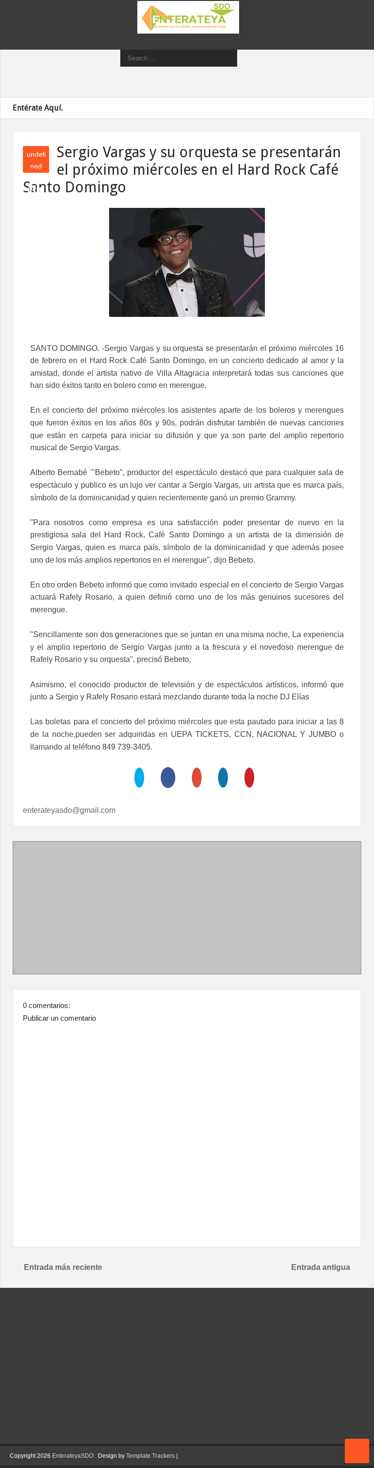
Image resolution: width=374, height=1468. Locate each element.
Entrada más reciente (63, 1267)
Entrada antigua (320, 1267)
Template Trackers (150, 1455)
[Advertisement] (187, 910)
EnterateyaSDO (73, 1455)
